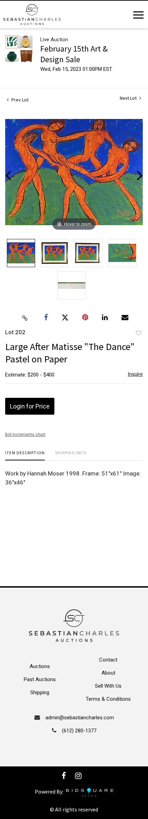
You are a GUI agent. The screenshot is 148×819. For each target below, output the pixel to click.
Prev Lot (19, 100)
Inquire (135, 374)
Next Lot (129, 98)
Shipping (39, 692)
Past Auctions (40, 679)
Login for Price (30, 406)
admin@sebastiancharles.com (79, 717)
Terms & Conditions (108, 699)
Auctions (40, 666)
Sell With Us (108, 686)
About (108, 673)
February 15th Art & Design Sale (74, 54)
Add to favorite (139, 333)
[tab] (25, 455)
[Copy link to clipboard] (25, 318)
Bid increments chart (25, 434)
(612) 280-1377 (79, 731)
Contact (108, 660)
